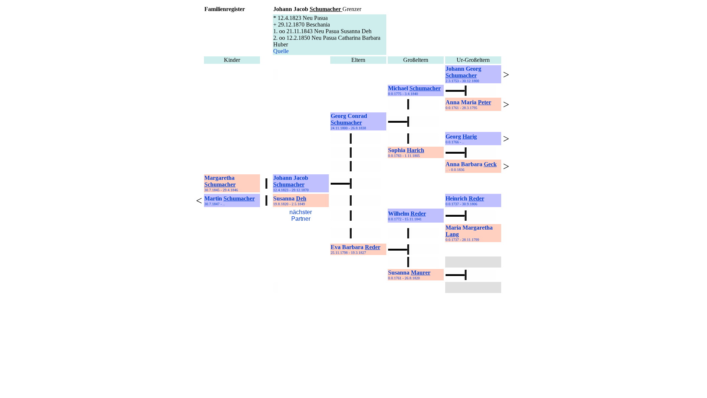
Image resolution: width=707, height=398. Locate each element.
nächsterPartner (300, 215)
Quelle (281, 51)
